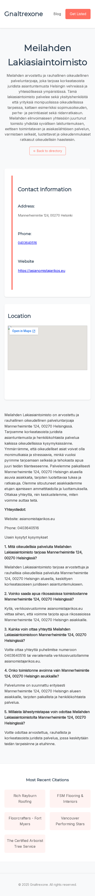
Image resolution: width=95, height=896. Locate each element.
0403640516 (27, 243)
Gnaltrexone (23, 14)
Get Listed (78, 14)
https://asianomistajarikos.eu (41, 270)
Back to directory (47, 151)
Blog (57, 14)
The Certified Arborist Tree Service (25, 843)
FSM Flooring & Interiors (70, 798)
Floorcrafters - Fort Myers (25, 821)
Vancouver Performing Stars (70, 821)
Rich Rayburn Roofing (24, 798)
